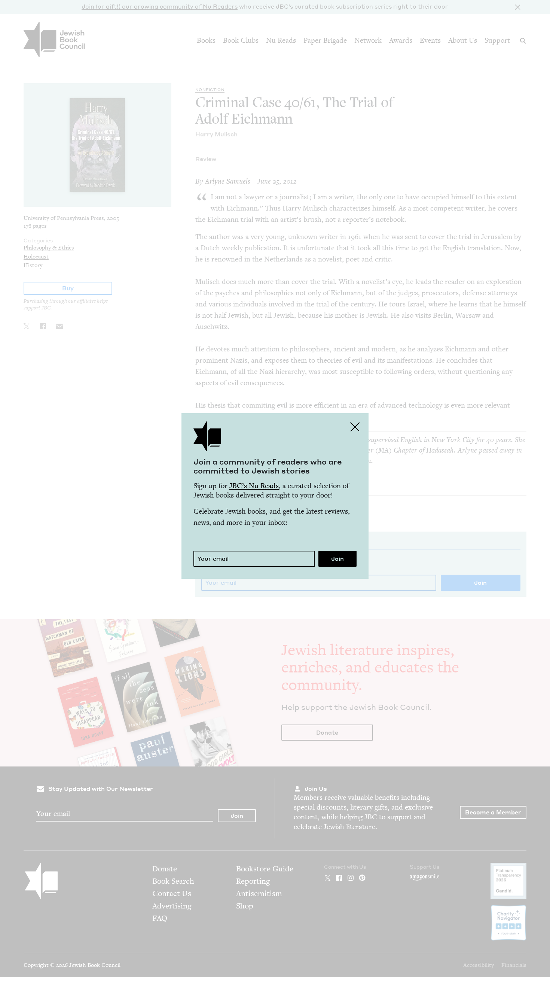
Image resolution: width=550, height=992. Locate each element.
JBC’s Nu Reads (254, 485)
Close (355, 427)
